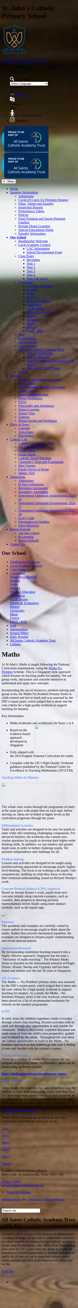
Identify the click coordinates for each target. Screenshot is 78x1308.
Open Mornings (28, 525)
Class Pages (26, 256)
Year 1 (31, 263)
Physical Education (39, 301)
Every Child (26, 518)
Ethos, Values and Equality (36, 203)
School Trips (26, 413)
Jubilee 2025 (26, 473)
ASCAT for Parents (39, 353)
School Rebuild (20, 529)
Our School (18, 237)
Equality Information (32, 233)
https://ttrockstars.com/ (21, 1110)
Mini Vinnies (26, 465)
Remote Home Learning (34, 226)
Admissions (26, 196)
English (32, 289)
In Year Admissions (31, 484)
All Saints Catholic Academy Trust (41, 349)
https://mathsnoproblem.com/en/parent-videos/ (34, 1074)
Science (32, 297)
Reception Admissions (33, 488)
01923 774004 (11, 1181)
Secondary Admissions (33, 492)
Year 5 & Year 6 (37, 278)
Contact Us (17, 544)
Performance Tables (31, 211)
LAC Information (38, 248)
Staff (21, 334)
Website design (11, 1199)
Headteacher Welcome (33, 241)
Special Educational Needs (35, 230)
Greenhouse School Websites (45, 1199)
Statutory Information (24, 192)
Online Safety (27, 391)
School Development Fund (44, 252)
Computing (34, 304)
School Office (27, 342)
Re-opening (26, 537)
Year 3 (31, 271)
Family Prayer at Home (33, 469)
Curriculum (25, 282)
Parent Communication (33, 394)
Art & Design (36, 308)
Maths (31, 293)
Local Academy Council (34, 245)
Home (14, 188)
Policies (23, 215)
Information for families (33, 522)
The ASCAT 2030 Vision (43, 368)
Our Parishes (26, 450)
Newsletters (26, 435)
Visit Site (8, 1271)
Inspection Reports (30, 207)
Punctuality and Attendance (36, 406)
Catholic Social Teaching (34, 458)
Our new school (28, 533)
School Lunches (29, 409)
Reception (33, 260)
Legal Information (19, 1192)
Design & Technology (41, 312)
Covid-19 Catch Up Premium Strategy (43, 200)
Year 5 (6, 1156)
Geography (34, 319)
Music (31, 323)
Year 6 (6, 1163)
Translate (21, 95)
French (31, 327)
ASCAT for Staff (38, 357)
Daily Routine (27, 346)
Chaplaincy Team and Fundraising (40, 462)
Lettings (23, 372)
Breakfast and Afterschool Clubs (39, 379)
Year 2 (31, 267)
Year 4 (31, 275)
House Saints (27, 454)
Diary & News (19, 424)
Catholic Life (18, 439)
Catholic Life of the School (36, 443)
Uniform (24, 417)
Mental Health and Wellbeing (37, 420)
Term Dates (25, 432)
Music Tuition (27, 383)
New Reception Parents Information (42, 387)
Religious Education (40, 286)
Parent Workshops (30, 398)
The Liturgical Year (31, 447)
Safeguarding (27, 338)
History (31, 316)
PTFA (22, 402)
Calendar (24, 428)
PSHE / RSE (35, 331)
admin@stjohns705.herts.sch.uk (22, 1185)
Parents (15, 376)
